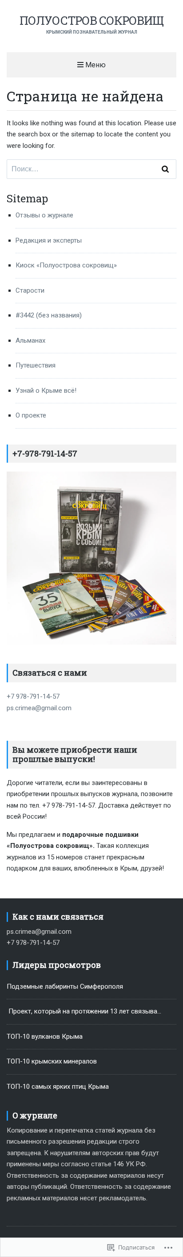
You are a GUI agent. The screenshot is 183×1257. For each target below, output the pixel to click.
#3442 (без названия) (49, 315)
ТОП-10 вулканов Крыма (45, 1036)
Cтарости (30, 290)
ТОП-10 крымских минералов (52, 1061)
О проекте (31, 415)
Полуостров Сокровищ (91, 20)
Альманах (30, 340)
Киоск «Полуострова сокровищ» (66, 265)
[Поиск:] (91, 169)
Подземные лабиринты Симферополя (65, 986)
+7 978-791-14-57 (33, 696)
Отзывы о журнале (44, 215)
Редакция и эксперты (49, 240)
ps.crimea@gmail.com (39, 708)
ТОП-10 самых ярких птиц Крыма (58, 1087)
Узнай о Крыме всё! (46, 391)
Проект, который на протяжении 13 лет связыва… (84, 1011)
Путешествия (36, 365)
